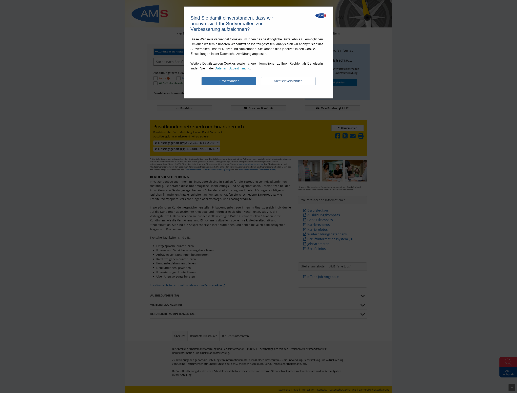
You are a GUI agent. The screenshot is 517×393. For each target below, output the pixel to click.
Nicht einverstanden (288, 81)
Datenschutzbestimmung (232, 68)
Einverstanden (229, 81)
